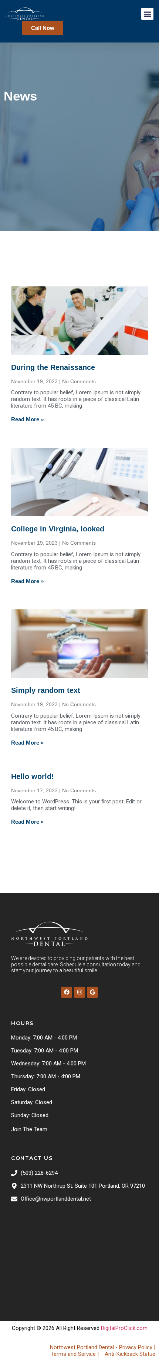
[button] (147, 14)
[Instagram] (79, 992)
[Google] (92, 992)
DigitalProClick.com (124, 1328)
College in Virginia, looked (57, 529)
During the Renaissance (53, 367)
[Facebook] (66, 992)
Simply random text (45, 690)
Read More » (27, 419)
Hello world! (32, 776)
